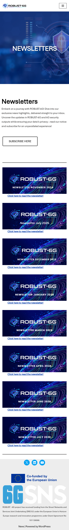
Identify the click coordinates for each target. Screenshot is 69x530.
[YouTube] (42, 462)
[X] (27, 462)
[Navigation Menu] (63, 5)
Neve (21, 526)
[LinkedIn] (34, 462)
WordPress (45, 526)
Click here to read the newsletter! (25, 267)
